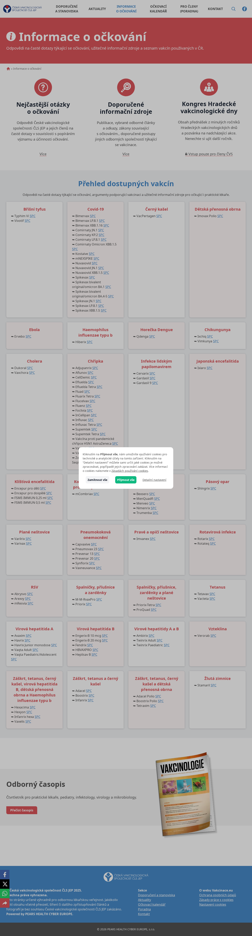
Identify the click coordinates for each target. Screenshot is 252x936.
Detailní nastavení (154, 480)
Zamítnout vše (97, 480)
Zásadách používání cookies (129, 471)
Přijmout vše (125, 480)
